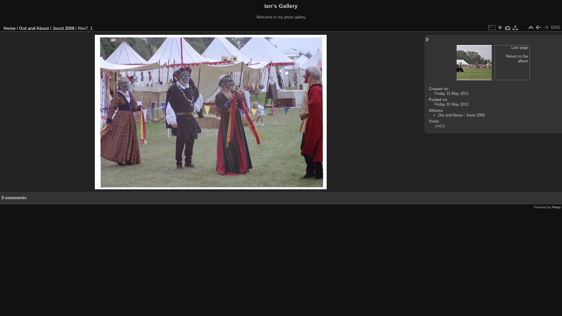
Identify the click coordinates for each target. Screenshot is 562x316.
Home (10, 28)
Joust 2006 (63, 28)
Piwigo (556, 207)
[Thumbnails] (530, 27)
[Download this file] (515, 27)
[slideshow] (500, 27)
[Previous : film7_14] (538, 27)
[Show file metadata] (508, 27)
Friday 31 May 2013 (451, 93)
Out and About (34, 28)
